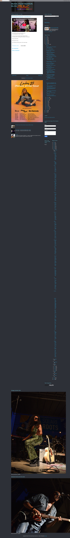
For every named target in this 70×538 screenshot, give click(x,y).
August (55, 364)
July (47, 101)
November (48, 44)
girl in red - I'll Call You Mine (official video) (50, 50)
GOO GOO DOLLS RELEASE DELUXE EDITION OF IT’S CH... (51, 89)
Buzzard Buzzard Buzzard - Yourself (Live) (50, 68)
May (55, 368)
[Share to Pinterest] (25, 45)
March (47, 106)
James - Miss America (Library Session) (55, 344)
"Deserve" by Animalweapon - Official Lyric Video (50, 53)
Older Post (40, 75)
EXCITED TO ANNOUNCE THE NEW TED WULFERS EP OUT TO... (51, 84)
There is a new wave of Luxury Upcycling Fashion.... (51, 86)
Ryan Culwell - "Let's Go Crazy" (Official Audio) (51, 66)
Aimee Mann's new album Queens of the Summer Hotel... (51, 95)
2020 (46, 110)
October (47, 97)
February (47, 107)
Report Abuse (47, 22)
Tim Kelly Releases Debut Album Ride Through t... (51, 91)
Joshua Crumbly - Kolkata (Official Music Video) (50, 59)
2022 (54, 147)
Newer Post (14, 75)
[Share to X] (23, 45)
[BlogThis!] (22, 45)
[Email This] (21, 45)
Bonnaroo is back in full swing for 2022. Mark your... (51, 47)
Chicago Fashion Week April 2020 (50, 117)
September (48, 98)
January (55, 375)
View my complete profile (48, 31)
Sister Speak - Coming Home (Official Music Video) (23, 129)
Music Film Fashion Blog (54, 27)
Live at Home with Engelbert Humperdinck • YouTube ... (50, 75)
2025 (54, 143)
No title (47, 45)
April (47, 105)
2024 (46, 39)
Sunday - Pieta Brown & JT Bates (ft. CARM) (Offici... (51, 57)
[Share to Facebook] (24, 45)
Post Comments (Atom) (29, 78)
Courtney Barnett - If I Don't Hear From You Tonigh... (51, 61)
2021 (46, 43)
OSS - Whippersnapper (55, 162)
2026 (46, 36)
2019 (54, 379)
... (55, 295)
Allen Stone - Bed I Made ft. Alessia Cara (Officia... (50, 64)
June (47, 102)
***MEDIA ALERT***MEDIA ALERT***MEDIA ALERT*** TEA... (50, 72)
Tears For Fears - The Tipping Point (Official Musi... (50, 70)
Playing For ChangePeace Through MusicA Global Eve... (51, 55)
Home (27, 75)
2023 (46, 40)
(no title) (16, 134)
